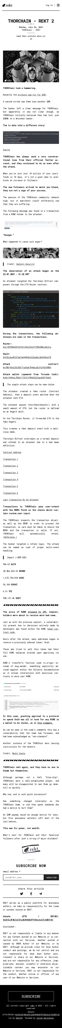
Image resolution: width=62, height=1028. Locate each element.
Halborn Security (25, 264)
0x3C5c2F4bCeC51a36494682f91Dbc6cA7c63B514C (28, 919)
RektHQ (19, 1018)
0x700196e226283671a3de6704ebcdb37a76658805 (27, 367)
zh (31, 38)
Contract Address (12, 452)
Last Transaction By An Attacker (21, 499)
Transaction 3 (10, 472)
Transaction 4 (10, 479)
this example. (45, 722)
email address (11, 871)
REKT (38, 29)
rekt (32, 1005)
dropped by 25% (37, 611)
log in (49, 5)
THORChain (27, 29)
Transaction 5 (10, 486)
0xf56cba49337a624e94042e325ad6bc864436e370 (27, 357)
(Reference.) (10, 537)
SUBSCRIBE (31, 996)
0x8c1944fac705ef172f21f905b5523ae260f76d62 (27, 377)
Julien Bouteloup (45, 1018)
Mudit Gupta (18, 753)
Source (6, 149)
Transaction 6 (10, 493)
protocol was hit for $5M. (32, 94)
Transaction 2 (10, 465)
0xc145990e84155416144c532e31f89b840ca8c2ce (27, 347)
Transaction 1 (10, 459)
